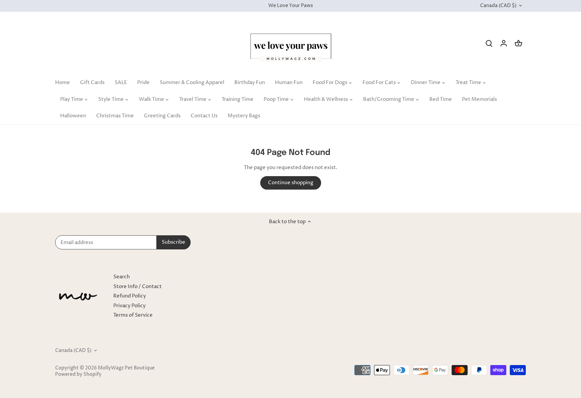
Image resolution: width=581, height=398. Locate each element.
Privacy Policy (129, 305)
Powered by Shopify (78, 374)
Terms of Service (133, 315)
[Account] (503, 43)
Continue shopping (290, 182)
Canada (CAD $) (498, 6)
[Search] (488, 43)
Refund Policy (129, 296)
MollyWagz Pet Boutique (126, 368)
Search (121, 276)
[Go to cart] (518, 43)
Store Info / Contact (137, 286)
